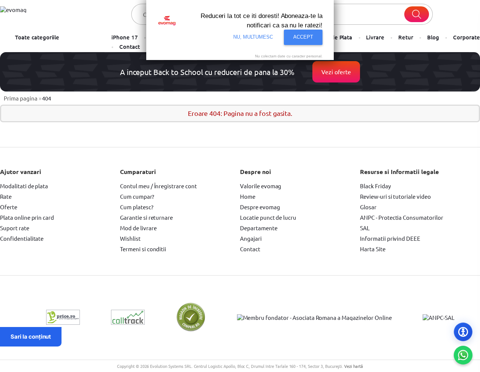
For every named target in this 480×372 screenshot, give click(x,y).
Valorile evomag (260, 185)
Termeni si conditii (143, 248)
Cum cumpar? (137, 196)
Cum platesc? (136, 206)
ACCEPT (303, 37)
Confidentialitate (22, 238)
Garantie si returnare (146, 217)
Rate (6, 196)
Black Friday (375, 185)
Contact (129, 47)
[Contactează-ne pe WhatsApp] (463, 355)
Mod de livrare (138, 227)
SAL (365, 227)
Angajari (251, 238)
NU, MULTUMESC (253, 37)
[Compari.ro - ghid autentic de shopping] (191, 329)
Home (247, 196)
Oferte (8, 206)
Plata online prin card (27, 217)
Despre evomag (260, 206)
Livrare (375, 37)
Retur (405, 37)
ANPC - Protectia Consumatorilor (401, 217)
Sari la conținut (30, 336)
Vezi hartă (353, 366)
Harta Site (373, 248)
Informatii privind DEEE (390, 238)
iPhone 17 (124, 37)
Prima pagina (21, 98)
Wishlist (130, 238)
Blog (433, 37)
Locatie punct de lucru (268, 217)
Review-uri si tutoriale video (395, 196)
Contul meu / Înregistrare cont (158, 185)
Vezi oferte (336, 71)
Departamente (259, 227)
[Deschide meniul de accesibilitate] (463, 331)
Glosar (368, 206)
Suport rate (14, 227)
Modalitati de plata (24, 185)
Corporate (466, 37)
